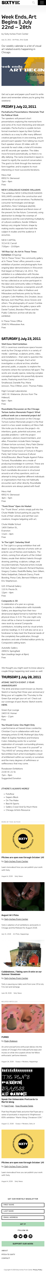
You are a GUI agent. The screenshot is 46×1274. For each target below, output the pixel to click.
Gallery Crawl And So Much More (21, 807)
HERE (4, 705)
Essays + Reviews (22, 1062)
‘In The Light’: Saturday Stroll (15, 542)
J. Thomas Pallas (35, 386)
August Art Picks (10, 915)
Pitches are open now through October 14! (22, 857)
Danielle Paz (19, 383)
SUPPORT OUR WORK (23, 1243)
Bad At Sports (12, 804)
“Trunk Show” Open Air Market (16, 506)
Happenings (24, 934)
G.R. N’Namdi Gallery (11, 586)
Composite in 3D (9, 601)
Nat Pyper (9, 1106)
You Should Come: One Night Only (18, 725)
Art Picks (15, 40)
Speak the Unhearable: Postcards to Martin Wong (19, 1100)
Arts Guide (24, 40)
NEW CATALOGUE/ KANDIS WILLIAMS (21, 190)
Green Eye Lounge (10, 710)
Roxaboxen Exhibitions (12, 769)
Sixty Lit (32, 1124)
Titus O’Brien (16, 386)
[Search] (34, 2)
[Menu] (42, 2)
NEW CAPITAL (8, 240)
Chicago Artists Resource (18, 810)
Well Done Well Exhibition (14, 344)
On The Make (12, 801)
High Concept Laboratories (14, 391)
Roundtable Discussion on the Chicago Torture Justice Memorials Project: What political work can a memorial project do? (21, 412)
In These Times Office (11, 321)
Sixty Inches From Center (16, 34)
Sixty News (19, 876)
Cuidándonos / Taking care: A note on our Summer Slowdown (21, 973)
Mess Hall (6, 175)
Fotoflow (10, 794)
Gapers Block (12, 797)
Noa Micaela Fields (24, 1106)
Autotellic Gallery (9, 648)
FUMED (5, 1037)
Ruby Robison (10, 1041)
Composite (6, 607)
